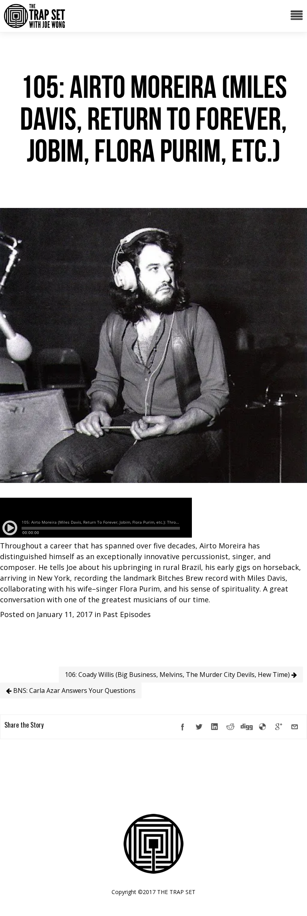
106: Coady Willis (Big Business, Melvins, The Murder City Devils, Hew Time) (178, 674)
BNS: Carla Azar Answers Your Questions (74, 690)
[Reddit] (231, 727)
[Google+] (279, 727)
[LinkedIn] (215, 727)
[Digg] (247, 727)
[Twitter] (199, 727)
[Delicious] (263, 727)
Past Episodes (127, 614)
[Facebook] (183, 727)
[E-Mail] (295, 727)
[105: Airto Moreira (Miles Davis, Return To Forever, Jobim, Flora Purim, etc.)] (153, 480)
